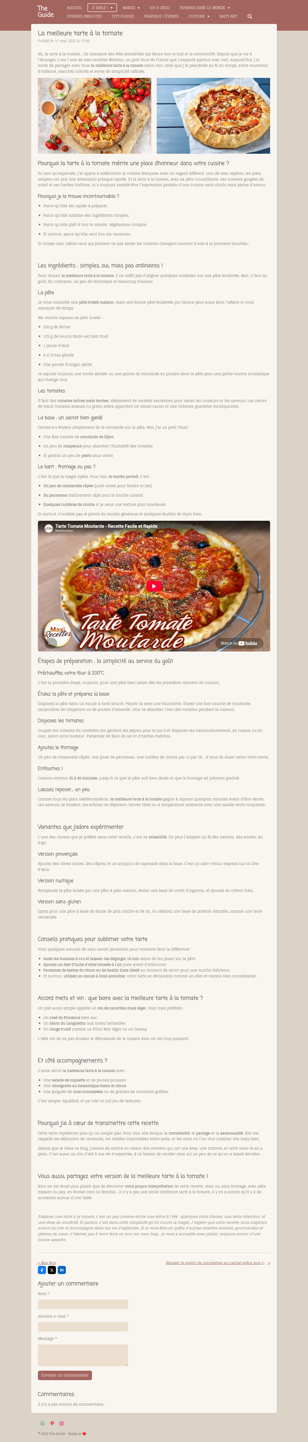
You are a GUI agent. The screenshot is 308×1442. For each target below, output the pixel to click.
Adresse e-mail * (53, 1316)
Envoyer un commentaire (64, 1375)
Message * (47, 1339)
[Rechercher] (250, 16)
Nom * (44, 1294)
